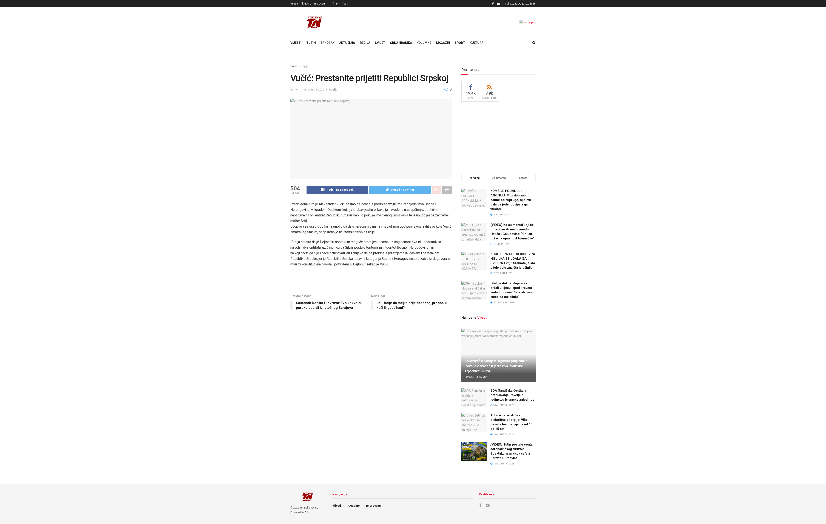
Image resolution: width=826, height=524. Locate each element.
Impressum (320, 3)
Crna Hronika (401, 42)
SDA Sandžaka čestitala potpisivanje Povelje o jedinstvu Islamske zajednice (512, 395)
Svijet (380, 42)
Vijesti (294, 3)
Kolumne (424, 42)
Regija (365, 42)
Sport (460, 42)
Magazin (443, 42)
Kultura (476, 42)
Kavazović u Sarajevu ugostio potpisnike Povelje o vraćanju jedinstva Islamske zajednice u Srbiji (496, 366)
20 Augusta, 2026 (477, 377)
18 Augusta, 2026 (503, 434)
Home (293, 66)
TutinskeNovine (309, 507)
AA (306, 512)
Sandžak (327, 42)
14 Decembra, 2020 (312, 89)
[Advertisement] (498, 137)
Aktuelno (306, 3)
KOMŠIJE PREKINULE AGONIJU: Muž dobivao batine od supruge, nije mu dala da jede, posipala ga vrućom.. (510, 200)
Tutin (311, 42)
